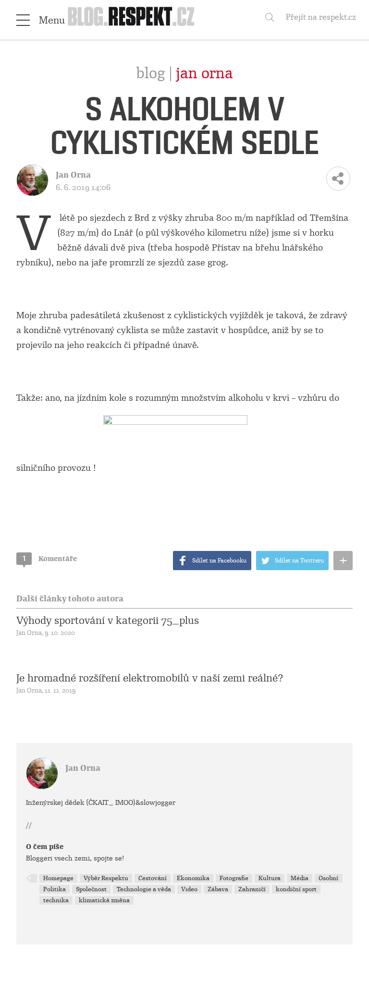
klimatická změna (104, 900)
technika (56, 900)
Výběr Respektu (106, 878)
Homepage (58, 878)
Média (299, 878)
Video (189, 889)
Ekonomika (193, 878)
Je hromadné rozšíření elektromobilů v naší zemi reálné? (149, 678)
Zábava (218, 889)
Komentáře (50, 558)
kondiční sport (296, 889)
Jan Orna (204, 73)
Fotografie (234, 878)
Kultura (269, 878)
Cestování (152, 878)
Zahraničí (252, 889)
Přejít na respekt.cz (321, 17)
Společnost (91, 889)
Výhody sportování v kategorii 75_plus (107, 620)
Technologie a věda (144, 889)
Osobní (328, 878)
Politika (54, 889)
